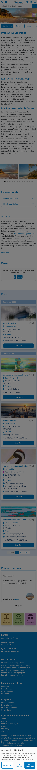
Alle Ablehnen (19, 765)
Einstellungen (7, 765)
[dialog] (18, 758)
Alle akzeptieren (30, 765)
